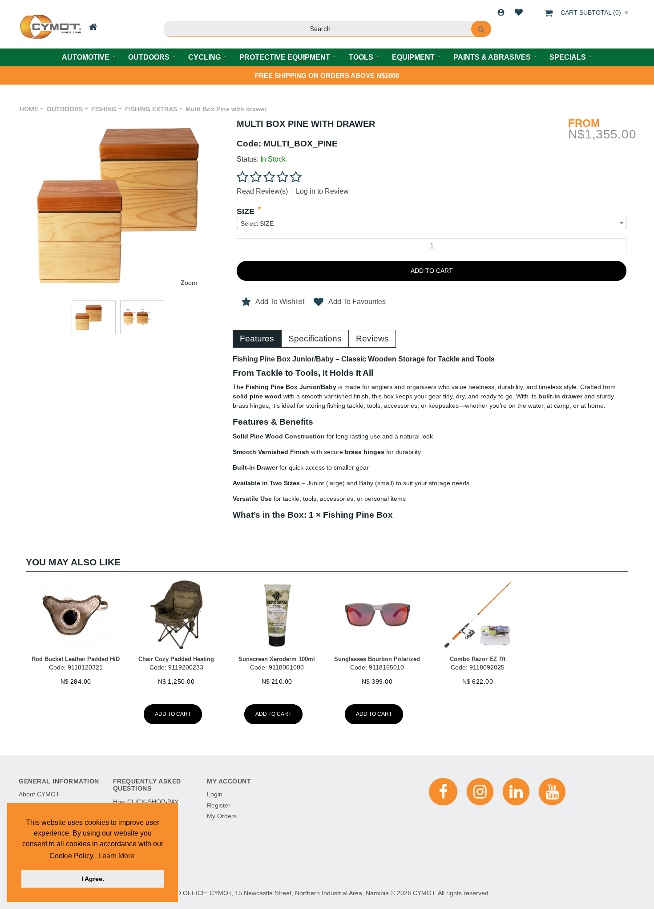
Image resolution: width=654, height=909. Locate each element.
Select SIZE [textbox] (257, 223)
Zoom (189, 282)
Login (501, 12)
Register (218, 805)
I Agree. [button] (92, 878)
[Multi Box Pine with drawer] (118, 122)
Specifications (315, 338)
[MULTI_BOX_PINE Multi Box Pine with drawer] (93, 317)
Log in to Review (322, 191)
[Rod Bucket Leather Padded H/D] (76, 614)
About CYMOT (39, 794)
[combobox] (431, 223)
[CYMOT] (49, 26)
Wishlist (519, 12)
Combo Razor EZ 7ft (477, 659)
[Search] (481, 29)
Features (257, 338)
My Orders (222, 816)
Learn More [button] (116, 856)
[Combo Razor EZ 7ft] (478, 614)
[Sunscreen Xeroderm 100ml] (277, 614)
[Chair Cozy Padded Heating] (176, 614)
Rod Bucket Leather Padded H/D (76, 659)
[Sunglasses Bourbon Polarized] (377, 614)
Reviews (372, 338)
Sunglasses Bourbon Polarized (377, 659)
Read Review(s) (262, 191)
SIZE (245, 211)
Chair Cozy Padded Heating (176, 659)
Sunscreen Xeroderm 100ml (276, 659)
